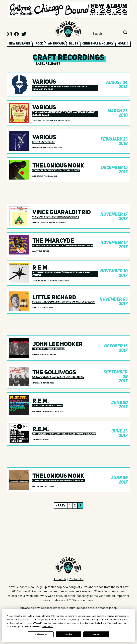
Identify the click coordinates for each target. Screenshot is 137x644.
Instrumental (51, 121)
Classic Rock (37, 148)
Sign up (42, 587)
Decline (68, 634)
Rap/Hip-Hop (37, 251)
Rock (39, 43)
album (71, 608)
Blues (73, 43)
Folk (44, 121)
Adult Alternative (39, 281)
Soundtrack (61, 223)
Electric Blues (44, 354)
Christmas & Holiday (97, 43)
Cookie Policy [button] (100, 623)
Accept (96, 634)
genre (61, 608)
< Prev (60, 505)
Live (56, 148)
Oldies (35, 308)
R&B (40, 308)
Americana (56, 43)
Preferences (41, 634)
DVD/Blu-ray (48, 148)
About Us (60, 579)
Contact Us (76, 579)
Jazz (34, 176)
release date (85, 608)
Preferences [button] (47, 626)
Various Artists (64, 121)
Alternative (52, 281)
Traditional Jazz (50, 176)
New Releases (19, 43)
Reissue (40, 176)
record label (108, 608)
